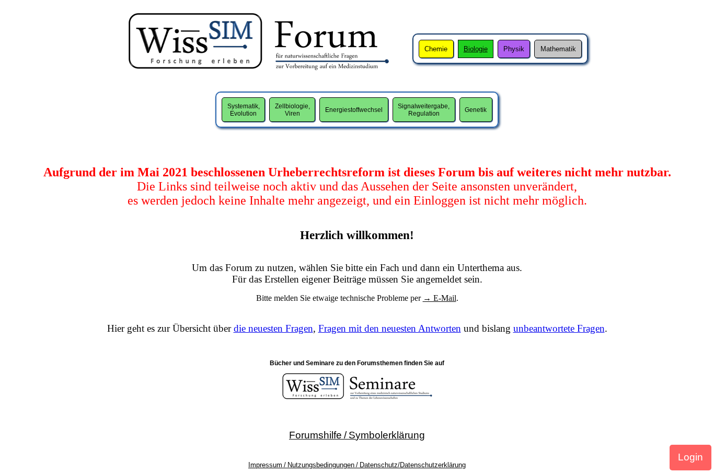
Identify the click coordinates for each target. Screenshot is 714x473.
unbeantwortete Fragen (559, 328)
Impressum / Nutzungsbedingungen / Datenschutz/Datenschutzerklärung (357, 465)
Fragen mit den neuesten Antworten (389, 328)
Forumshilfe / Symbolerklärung (357, 435)
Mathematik (558, 49)
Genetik (476, 110)
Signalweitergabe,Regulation (424, 110)
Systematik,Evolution (243, 110)
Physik (513, 49)
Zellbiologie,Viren (292, 110)
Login (690, 457)
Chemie (435, 49)
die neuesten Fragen (273, 328)
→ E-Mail (439, 298)
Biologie (476, 49)
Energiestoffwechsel (354, 110)
